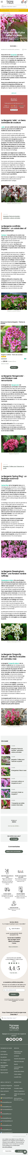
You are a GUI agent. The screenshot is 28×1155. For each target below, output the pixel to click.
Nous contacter (5, 1091)
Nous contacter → (14, 947)
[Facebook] (11, 1039)
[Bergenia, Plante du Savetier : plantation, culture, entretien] (5, 749)
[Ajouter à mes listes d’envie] (25, 327)
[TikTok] (21, 1039)
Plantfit (16, 1064)
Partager (15, 839)
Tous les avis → (14, 973)
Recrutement (4, 1070)
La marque (3, 1051)
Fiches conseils (6, 13)
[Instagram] (7, 1039)
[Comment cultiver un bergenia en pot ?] (5, 782)
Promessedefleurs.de (6, 1102)
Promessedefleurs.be (6, 1125)
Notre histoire (4, 1054)
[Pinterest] (14, 1039)
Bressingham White (7, 580)
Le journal (16, 1085)
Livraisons (16, 1056)
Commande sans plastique (18, 1067)
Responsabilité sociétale (4, 1066)
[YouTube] (17, 1039)
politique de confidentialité (13, 1000)
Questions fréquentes (6, 1085)
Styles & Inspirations (19, 1091)
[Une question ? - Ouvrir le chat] (25, 1152)
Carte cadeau (17, 1074)
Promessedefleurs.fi (7, 1132)
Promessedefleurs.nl (7, 1121)
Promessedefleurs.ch (6, 1129)
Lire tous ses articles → (14, 826)
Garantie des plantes (19, 1058)
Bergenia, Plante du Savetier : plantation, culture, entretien (11, 217)
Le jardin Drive (17, 1077)
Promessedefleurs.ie (7, 1098)
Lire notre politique (7, 1147)
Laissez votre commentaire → (14, 851)
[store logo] (10, 2)
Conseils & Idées (18, 1088)
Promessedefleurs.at (6, 1114)
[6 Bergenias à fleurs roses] (5, 771)
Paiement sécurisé (19, 1061)
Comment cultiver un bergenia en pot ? (17, 782)
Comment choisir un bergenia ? (17, 793)
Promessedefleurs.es (6, 1106)
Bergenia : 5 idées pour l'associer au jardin (18, 760)
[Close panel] (26, 1134)
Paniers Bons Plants (19, 1071)
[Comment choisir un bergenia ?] (5, 793)
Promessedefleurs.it (7, 1109)
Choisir (3, 15)
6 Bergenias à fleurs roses (18, 770)
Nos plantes (4, 1057)
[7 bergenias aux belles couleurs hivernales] (5, 804)
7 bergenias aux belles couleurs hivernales (17, 804)
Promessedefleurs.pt (6, 1118)
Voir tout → (14, 367)
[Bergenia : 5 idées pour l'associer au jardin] (5, 760)
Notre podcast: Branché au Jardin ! (19, 1099)
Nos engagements (5, 1060)
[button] (22, 2)
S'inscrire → (14, 994)
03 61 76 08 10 (15, 929)
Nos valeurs (3, 1062)
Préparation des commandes (18, 1052)
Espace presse (4, 1072)
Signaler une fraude (6, 1088)
